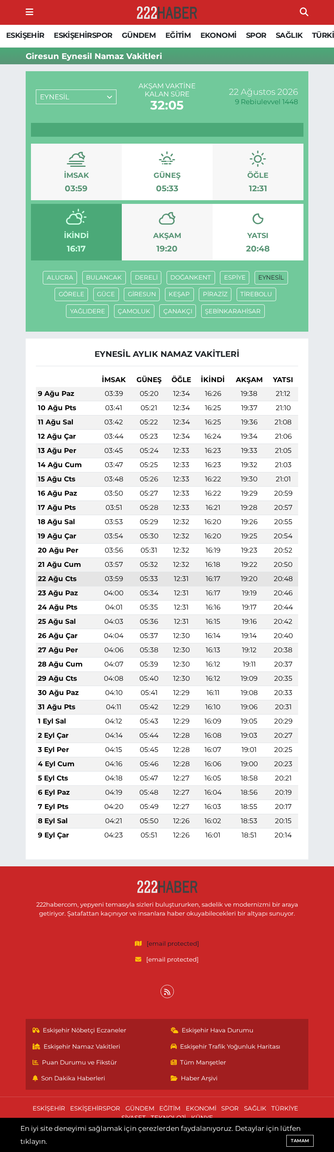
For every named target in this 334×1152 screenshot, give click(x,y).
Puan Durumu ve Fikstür (79, 1062)
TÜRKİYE (284, 1108)
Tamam (300, 1140)
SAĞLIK (289, 35)
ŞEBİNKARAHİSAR (233, 311)
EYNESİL (271, 277)
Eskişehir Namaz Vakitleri (82, 1046)
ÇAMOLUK (134, 311)
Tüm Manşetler (203, 1062)
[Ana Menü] (29, 12)
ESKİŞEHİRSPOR (83, 35)
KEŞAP (179, 294)
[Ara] (304, 12)
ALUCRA (60, 277)
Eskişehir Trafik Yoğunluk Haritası (230, 1046)
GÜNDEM (139, 35)
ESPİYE (235, 277)
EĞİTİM (178, 35)
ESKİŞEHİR (25, 35)
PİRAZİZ (215, 294)
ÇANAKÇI (177, 311)
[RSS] (167, 991)
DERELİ (146, 277)
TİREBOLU (256, 294)
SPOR (256, 35)
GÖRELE (71, 294)
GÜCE (106, 294)
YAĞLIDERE (87, 311)
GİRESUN (142, 294)
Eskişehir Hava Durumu (217, 1030)
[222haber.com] (166, 13)
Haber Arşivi (199, 1078)
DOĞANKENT (190, 277)
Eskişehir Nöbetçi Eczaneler (84, 1030)
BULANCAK (104, 277)
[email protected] (173, 943)
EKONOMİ (218, 35)
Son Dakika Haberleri (73, 1078)
